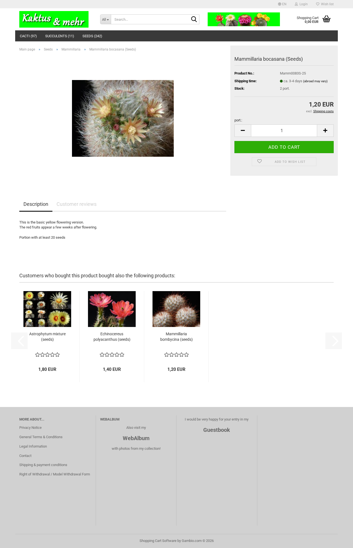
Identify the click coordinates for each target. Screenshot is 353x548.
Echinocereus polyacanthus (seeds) (111, 337)
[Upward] (338, 539)
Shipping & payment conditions (43, 465)
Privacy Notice (30, 427)
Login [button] (303, 4)
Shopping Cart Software (158, 541)
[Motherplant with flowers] (123, 118)
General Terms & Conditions (41, 437)
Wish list (326, 4)
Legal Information (33, 446)
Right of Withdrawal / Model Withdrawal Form (54, 474)
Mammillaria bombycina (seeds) (176, 337)
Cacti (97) (28, 36)
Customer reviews (77, 204)
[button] (282, 4)
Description (35, 204)
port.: (238, 120)
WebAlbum (136, 438)
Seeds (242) (92, 36)
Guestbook (216, 430)
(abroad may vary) (315, 81)
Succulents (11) (59, 36)
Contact (25, 456)
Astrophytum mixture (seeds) (47, 337)
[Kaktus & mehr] (55, 19)
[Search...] (194, 20)
